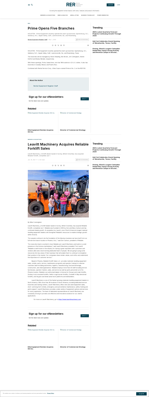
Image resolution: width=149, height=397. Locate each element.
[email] (64, 45)
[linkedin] (55, 45)
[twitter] (58, 45)
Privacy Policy (50, 393)
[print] (88, 45)
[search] (32, 5)
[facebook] (52, 45)
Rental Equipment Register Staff (37, 39)
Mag (29, 23)
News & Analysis (63, 15)
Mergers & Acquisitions (47, 15)
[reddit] (61, 45)
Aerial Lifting (74, 15)
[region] (74, 394)
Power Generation (102, 15)
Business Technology (88, 15)
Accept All (141, 393)
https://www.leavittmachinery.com (69, 299)
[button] (29, 5)
